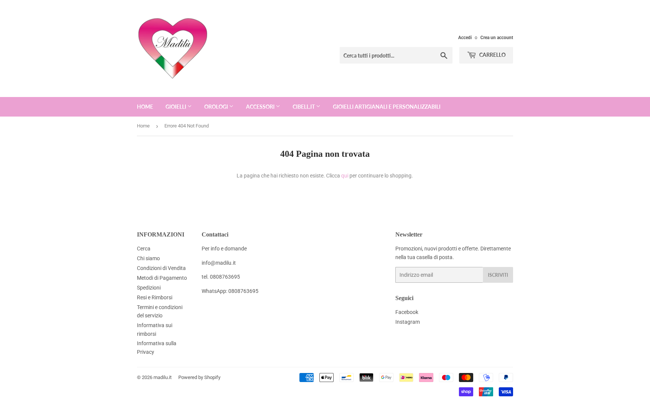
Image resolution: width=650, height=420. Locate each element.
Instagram (407, 322)
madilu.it (162, 377)
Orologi (216, 106)
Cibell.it (304, 106)
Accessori (261, 106)
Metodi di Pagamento (162, 278)
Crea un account (496, 37)
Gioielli (176, 106)
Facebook (406, 312)
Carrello (492, 55)
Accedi (465, 37)
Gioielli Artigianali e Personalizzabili (386, 106)
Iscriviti (498, 275)
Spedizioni (149, 288)
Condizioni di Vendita (161, 268)
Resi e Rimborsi (154, 297)
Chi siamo (148, 258)
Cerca (143, 249)
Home (145, 106)
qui (344, 176)
